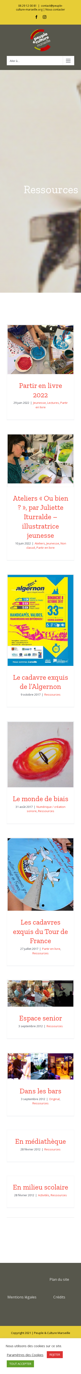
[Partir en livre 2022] (40, 349)
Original (54, 1099)
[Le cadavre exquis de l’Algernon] (40, 620)
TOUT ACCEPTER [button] (20, 1364)
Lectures (53, 403)
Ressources (52, 694)
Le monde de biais (40, 798)
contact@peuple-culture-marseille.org (39, 7)
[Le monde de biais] (40, 754)
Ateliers (40, 543)
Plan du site (59, 1279)
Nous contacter (55, 9)
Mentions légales (21, 1297)
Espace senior (40, 1018)
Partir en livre (45, 548)
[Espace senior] (40, 993)
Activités (43, 1195)
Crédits (59, 1297)
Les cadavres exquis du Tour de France (40, 931)
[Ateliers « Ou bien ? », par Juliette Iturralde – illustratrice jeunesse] (40, 458)
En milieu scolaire (40, 1187)
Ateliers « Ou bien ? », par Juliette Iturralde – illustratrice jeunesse (40, 517)
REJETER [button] (55, 1355)
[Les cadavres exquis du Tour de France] (40, 874)
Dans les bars (40, 1091)
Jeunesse (39, 403)
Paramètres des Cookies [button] (25, 1355)
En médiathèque (40, 1141)
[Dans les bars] (40, 1066)
